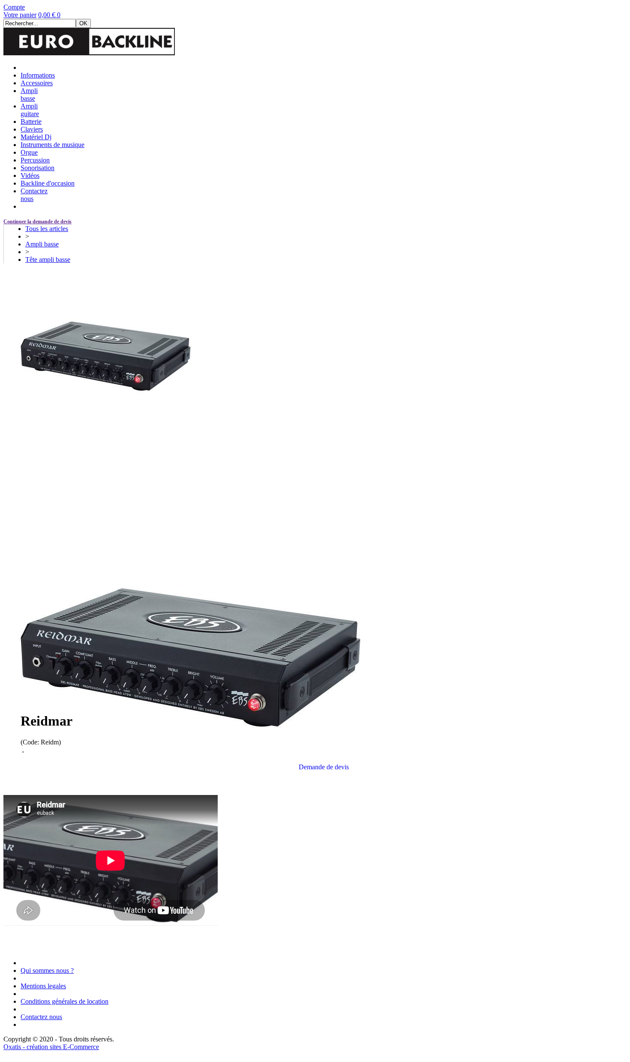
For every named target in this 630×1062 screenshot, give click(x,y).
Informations (38, 75)
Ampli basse (29, 94)
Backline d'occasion (48, 183)
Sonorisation (37, 167)
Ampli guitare (30, 109)
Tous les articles (46, 228)
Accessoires (37, 83)
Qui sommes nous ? (47, 970)
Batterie (31, 121)
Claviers (32, 129)
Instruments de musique (52, 144)
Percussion (35, 160)
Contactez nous (41, 1016)
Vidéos (30, 175)
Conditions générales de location (64, 1001)
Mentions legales (43, 986)
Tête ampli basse (47, 259)
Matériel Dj (36, 137)
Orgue (29, 152)
